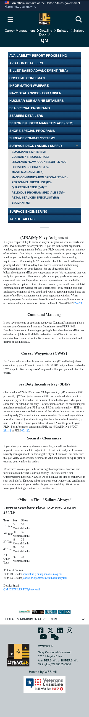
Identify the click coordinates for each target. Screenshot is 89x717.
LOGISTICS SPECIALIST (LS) (30, 167)
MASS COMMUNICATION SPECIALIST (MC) (40, 177)
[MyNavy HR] (18, 655)
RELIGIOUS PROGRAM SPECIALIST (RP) (38, 192)
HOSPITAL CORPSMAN (27, 78)
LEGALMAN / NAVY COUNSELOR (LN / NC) (39, 161)
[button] (21, 7)
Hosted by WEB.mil (43, 672)
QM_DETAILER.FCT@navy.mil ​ (22, 589)
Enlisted (63, 30)
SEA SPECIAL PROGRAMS (29, 108)
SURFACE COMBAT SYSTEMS (32, 138)
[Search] (79, 19)
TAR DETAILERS (21, 219)
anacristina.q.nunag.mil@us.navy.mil (42, 574)
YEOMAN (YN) (21, 202)
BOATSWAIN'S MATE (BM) (29, 151)
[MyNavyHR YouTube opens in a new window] (43, 638)
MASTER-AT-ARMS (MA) (27, 172)
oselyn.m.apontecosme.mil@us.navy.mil (45, 577)
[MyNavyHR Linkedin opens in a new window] (60, 631)
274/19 (78, 303)
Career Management (20, 30)
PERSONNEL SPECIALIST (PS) (32, 182)
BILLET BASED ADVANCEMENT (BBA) (38, 70)
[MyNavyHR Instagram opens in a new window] (69, 631)
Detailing (46, 30)
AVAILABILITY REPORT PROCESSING (38, 55)
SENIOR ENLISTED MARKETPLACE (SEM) (41, 123)
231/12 (7, 430)
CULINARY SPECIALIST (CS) (30, 156)
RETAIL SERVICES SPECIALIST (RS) (35, 197)
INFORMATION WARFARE (29, 85)
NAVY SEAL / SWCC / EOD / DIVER (35, 93)
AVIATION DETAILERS (26, 63)
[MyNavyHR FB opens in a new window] (41, 631)
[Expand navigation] (10, 19)
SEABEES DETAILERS (26, 115)
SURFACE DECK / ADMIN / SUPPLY (35, 146)
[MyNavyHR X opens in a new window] (50, 631)
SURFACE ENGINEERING (28, 211)
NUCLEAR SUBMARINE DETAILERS (36, 100)
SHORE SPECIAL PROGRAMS (32, 131)
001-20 (25, 430)
